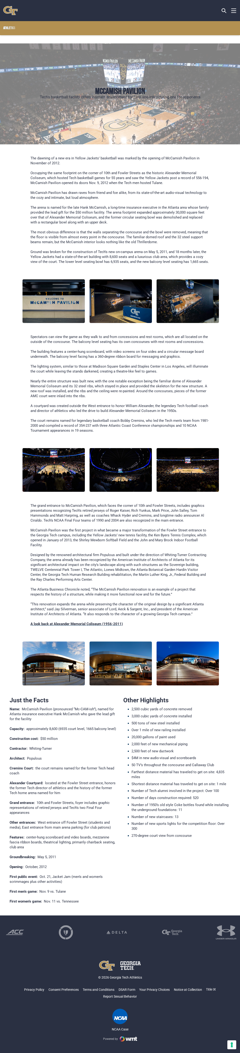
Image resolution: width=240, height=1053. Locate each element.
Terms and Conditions (98, 990)
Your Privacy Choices (154, 990)
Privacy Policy (34, 990)
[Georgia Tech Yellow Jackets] (10, 10)
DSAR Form (127, 990)
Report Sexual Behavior (120, 996)
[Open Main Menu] (233, 10)
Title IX (211, 989)
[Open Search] (224, 11)
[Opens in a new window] (15, 932)
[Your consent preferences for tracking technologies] (231, 1044)
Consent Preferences (64, 990)
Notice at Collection (188, 990)
